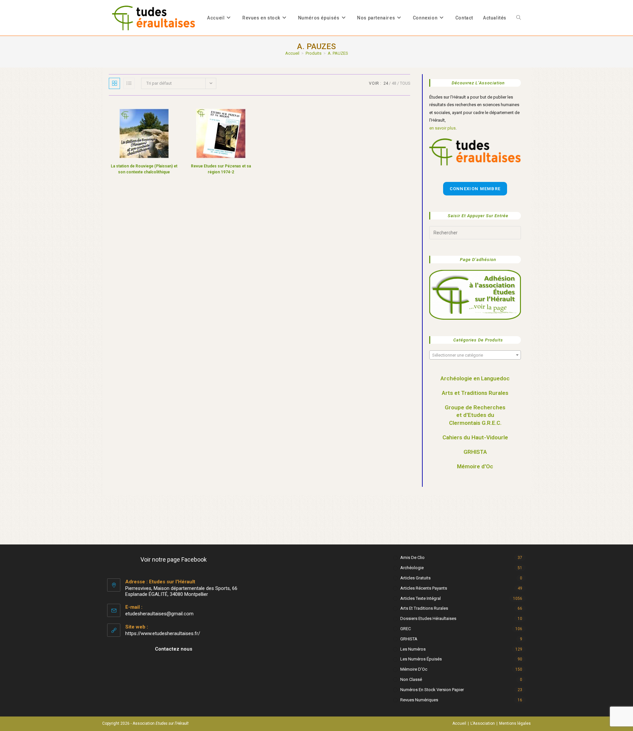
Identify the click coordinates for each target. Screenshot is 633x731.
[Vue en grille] (114, 83)
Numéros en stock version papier (432, 689)
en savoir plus (442, 128)
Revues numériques (419, 699)
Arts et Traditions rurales (424, 608)
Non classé (411, 679)
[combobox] (475, 355)
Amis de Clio (412, 557)
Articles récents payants (423, 588)
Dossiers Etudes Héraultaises (428, 618)
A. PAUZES (338, 53)
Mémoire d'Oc (475, 466)
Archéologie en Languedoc (475, 378)
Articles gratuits (415, 577)
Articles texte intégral (420, 598)
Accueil (459, 723)
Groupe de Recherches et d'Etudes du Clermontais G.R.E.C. (475, 415)
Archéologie (412, 567)
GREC (405, 628)
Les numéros (413, 649)
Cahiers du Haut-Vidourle (475, 437)
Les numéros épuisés (421, 659)
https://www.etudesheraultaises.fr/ (162, 633)
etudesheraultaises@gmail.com (159, 614)
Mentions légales (515, 723)
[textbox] (475, 355)
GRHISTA (475, 452)
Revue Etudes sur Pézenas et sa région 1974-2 (221, 169)
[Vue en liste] (129, 83)
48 (394, 83)
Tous (405, 83)
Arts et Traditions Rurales (475, 393)
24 (385, 83)
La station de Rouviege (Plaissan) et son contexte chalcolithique (144, 169)
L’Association (482, 723)
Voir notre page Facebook (173, 559)
